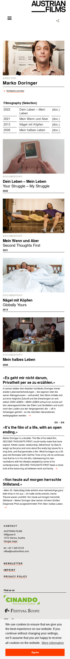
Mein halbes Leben (32, 130)
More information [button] (53, 642)
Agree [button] (35, 652)
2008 (7, 130)
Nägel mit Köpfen (31, 124)
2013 (7, 124)
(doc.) (56, 109)
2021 (7, 119)
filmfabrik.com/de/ (15, 91)
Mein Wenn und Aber (33, 119)
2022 (7, 109)
